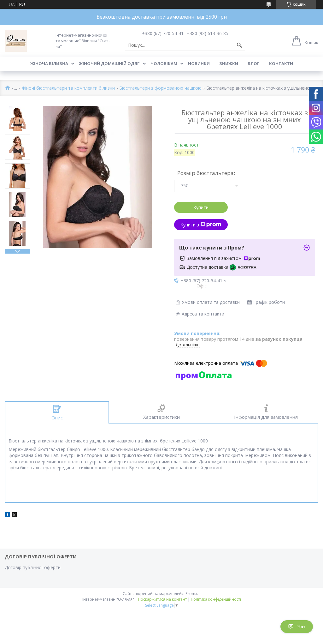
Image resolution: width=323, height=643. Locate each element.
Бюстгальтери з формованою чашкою (160, 88)
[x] (14, 516)
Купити (200, 207)
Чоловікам (163, 63)
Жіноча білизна (49, 63)
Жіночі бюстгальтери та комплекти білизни (68, 88)
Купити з (189, 225)
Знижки (228, 63)
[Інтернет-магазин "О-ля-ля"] (16, 41)
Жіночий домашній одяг (109, 63)
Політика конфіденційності (216, 599)
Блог (254, 63)
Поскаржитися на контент (162, 599)
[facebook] (7, 516)
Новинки (199, 63)
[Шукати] (239, 45)
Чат (301, 626)
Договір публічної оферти (33, 567)
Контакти (281, 63)
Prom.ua (193, 593)
